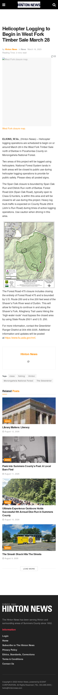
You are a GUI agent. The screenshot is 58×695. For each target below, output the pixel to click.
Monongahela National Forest (18, 380)
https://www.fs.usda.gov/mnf (20, 337)
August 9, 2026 (11, 558)
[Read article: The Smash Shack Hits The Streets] (29, 537)
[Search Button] (54, 4)
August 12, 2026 (11, 431)
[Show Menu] (3, 4)
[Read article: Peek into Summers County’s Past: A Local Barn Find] (29, 449)
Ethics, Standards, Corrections (18, 654)
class (12, 376)
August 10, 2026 (11, 519)
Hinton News (11, 49)
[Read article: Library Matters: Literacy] (29, 410)
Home (5, 640)
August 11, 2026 (11, 473)
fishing (21, 376)
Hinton (31, 376)
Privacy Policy (9, 649)
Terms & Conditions (12, 659)
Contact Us (8, 663)
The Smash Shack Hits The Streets (21, 554)
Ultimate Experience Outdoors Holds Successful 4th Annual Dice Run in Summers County (27, 512)
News (23, 49)
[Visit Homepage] (29, 5)
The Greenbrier (44, 380)
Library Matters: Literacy (16, 427)
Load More (29, 568)
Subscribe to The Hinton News (18, 645)
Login (5, 635)
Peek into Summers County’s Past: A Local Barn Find (26, 467)
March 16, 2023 (34, 49)
